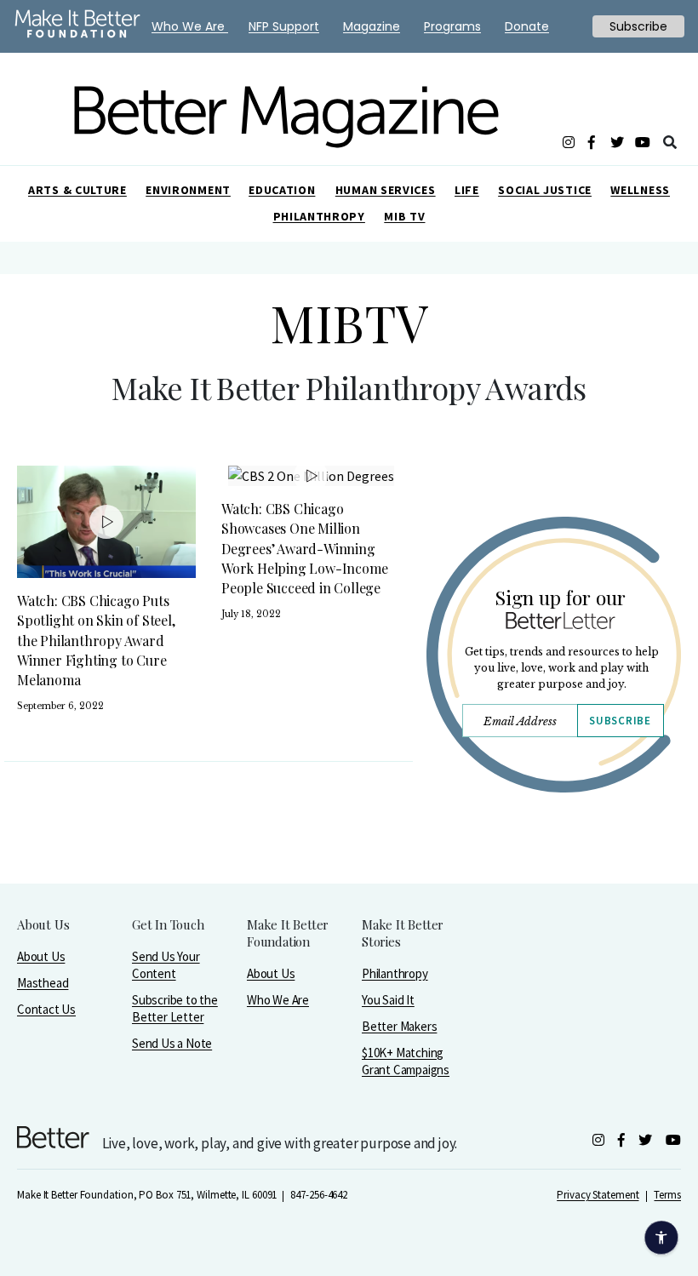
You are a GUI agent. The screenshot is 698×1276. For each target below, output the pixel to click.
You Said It (388, 1000)
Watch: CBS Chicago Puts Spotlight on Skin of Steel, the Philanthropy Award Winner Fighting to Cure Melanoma (96, 640)
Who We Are (278, 1000)
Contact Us (46, 1009)
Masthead (42, 983)
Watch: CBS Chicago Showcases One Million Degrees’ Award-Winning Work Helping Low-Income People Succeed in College (304, 548)
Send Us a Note (172, 1043)
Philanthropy (319, 216)
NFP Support (284, 26)
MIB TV (404, 216)
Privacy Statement (597, 1194)
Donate (527, 26)
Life (467, 189)
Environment (188, 189)
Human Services (385, 189)
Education (282, 189)
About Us (41, 956)
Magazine (371, 26)
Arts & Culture (77, 189)
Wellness (640, 189)
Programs (452, 26)
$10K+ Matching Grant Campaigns (405, 1061)
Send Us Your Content (166, 964)
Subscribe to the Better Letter (175, 1008)
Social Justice (545, 189)
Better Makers (399, 1026)
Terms (667, 1194)
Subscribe (619, 720)
